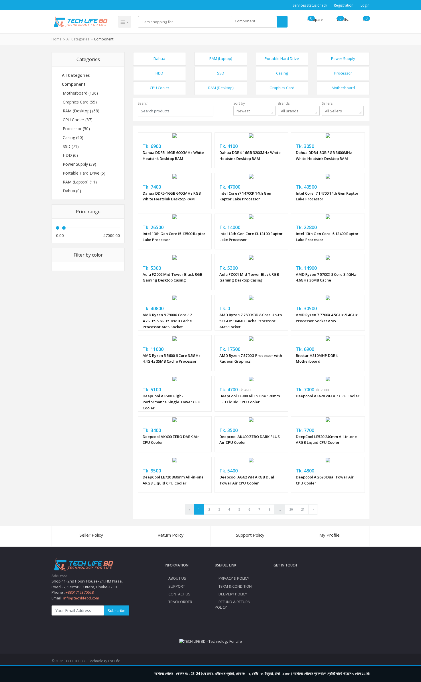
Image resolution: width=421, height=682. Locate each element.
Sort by (239, 103)
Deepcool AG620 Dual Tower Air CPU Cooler (325, 480)
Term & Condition (235, 586)
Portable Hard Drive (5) (84, 173)
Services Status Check (310, 5)
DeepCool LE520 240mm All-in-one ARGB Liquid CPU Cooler (326, 439)
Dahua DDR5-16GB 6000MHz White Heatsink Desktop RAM (173, 155)
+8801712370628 (80, 592)
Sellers (327, 103)
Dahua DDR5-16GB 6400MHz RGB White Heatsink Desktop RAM (172, 196)
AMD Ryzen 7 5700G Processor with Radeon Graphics (250, 358)
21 (302, 509)
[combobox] (254, 22)
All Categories (77, 39)
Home (57, 39)
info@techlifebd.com (81, 598)
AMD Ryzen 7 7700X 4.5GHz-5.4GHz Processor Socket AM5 (327, 317)
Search (143, 103)
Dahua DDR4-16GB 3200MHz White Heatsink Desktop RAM (250, 155)
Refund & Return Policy (232, 604)
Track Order (180, 601)
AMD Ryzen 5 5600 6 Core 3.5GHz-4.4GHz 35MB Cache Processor (172, 358)
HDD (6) (70, 155)
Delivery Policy (232, 594)
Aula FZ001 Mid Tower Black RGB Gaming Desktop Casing (249, 277)
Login (365, 5)
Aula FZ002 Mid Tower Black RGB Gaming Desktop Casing (172, 277)
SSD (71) (71, 146)
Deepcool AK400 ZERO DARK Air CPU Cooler (171, 439)
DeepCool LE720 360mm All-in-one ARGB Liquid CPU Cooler (173, 480)
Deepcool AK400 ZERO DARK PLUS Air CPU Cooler (249, 439)
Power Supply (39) (79, 164)
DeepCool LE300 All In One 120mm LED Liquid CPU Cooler (249, 398)
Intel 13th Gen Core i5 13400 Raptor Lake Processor (327, 236)
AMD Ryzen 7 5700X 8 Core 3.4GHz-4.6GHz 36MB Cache (326, 277)
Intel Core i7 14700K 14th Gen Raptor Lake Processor (245, 196)
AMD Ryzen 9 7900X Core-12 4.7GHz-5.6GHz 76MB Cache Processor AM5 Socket (167, 320)
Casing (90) (73, 137)
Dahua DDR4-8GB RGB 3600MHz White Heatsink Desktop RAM (324, 155)
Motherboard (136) (80, 93)
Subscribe (116, 610)
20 (291, 509)
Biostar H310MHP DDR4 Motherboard (316, 358)
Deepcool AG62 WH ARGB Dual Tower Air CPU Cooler (246, 480)
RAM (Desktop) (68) (81, 111)
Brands (284, 103)
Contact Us (179, 594)
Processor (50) (76, 128)
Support (176, 586)
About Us (177, 578)
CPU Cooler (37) (78, 119)
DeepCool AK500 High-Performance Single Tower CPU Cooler (171, 402)
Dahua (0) (72, 191)
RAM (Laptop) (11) (80, 182)
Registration (343, 5)
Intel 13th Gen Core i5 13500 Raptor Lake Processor (174, 236)
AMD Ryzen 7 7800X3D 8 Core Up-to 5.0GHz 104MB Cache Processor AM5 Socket (250, 320)
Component (103, 39)
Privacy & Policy (233, 578)
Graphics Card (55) (80, 102)
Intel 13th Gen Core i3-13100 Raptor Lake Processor (251, 236)
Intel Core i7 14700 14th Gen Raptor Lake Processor (327, 196)
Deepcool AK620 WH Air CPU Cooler (327, 395)
